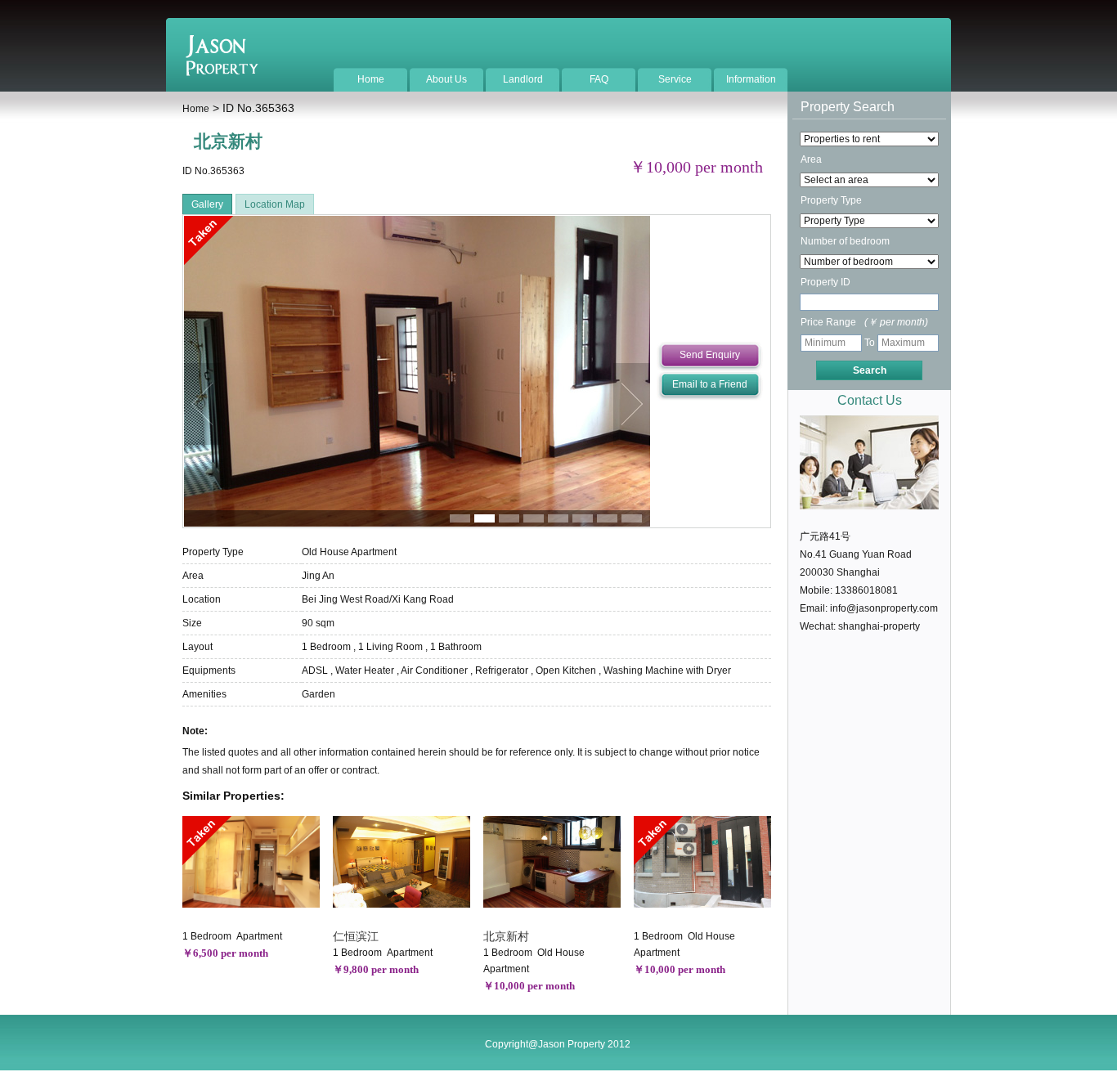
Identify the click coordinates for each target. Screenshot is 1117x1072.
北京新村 (506, 936)
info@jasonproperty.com (884, 608)
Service (675, 79)
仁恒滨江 (356, 936)
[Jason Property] (222, 72)
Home (370, 79)
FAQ (599, 79)
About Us (446, 79)
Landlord (523, 79)
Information (751, 79)
